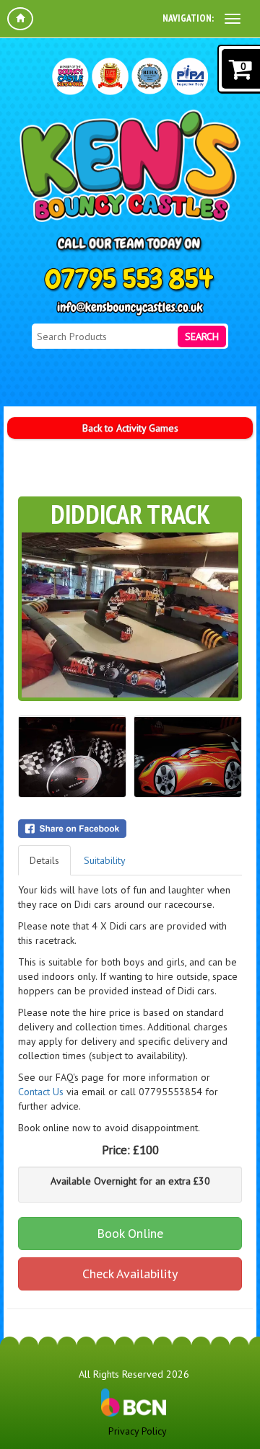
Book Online (130, 1233)
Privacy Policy (137, 1431)
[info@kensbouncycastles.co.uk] (130, 308)
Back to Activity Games (130, 428)
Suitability (105, 860)
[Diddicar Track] (130, 614)
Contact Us (41, 1091)
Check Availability (130, 1273)
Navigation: (188, 18)
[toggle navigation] (232, 18)
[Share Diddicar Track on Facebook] (130, 828)
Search (202, 336)
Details (44, 860)
